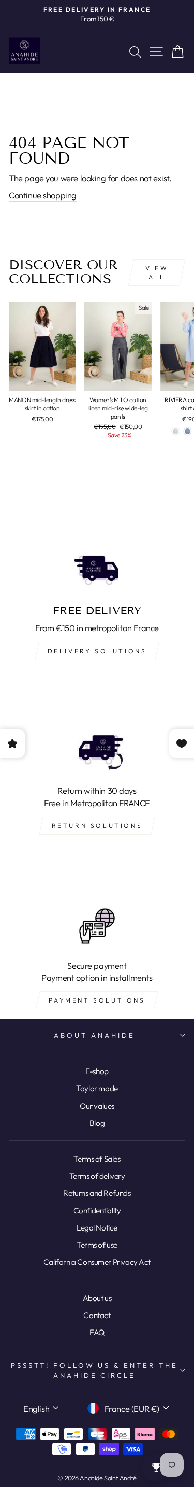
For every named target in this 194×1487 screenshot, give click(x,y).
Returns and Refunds (96, 1193)
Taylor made (96, 1088)
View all (156, 272)
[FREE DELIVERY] (97, 546)
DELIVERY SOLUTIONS (97, 651)
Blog (97, 1123)
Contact (96, 1315)
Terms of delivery (97, 1176)
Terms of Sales (96, 1159)
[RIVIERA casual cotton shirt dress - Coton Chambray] (187, 431)
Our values (97, 1106)
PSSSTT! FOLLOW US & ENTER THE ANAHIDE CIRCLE (94, 1370)
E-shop (97, 1071)
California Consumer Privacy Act (97, 1262)
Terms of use (97, 1245)
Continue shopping (43, 195)
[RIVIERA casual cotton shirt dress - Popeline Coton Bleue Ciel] (176, 431)
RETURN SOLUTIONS (97, 826)
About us (97, 1298)
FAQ (97, 1332)
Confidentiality (97, 1211)
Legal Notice (97, 1228)
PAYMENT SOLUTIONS (97, 1000)
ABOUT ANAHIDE (94, 1035)
